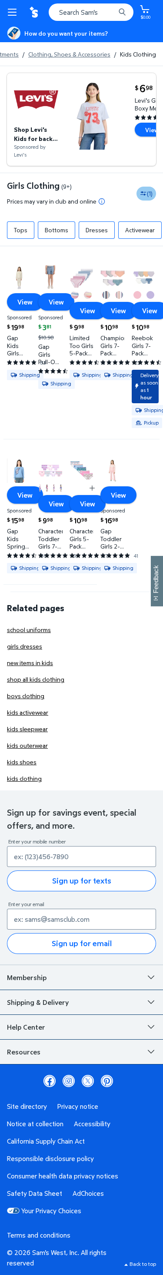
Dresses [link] (97, 230)
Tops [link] (20, 230)
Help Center (26, 1027)
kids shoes (22, 762)
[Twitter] (88, 1081)
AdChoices (88, 1193)
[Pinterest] (107, 1081)
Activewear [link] (140, 230)
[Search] (122, 12)
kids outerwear (27, 745)
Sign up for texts (81, 880)
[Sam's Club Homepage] (35, 12)
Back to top (143, 1264)
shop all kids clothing (35, 679)
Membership (27, 977)
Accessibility (92, 1123)
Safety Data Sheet (34, 1193)
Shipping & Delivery (38, 1002)
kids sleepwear (27, 729)
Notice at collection (35, 1123)
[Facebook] (49, 1081)
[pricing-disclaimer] (101, 201)
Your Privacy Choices (51, 1210)
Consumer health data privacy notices (62, 1176)
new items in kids (30, 663)
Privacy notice (77, 1106)
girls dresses (24, 646)
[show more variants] (92, 488)
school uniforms (29, 630)
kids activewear (27, 712)
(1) (150, 193)
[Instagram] (68, 1081)
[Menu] (14, 12)
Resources (23, 1052)
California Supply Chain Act (46, 1141)
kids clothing (24, 778)
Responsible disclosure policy (50, 1158)
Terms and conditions (38, 1235)
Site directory (27, 1106)
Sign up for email (82, 943)
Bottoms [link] (56, 230)
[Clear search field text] (111, 12)
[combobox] (91, 12)
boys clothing (25, 696)
